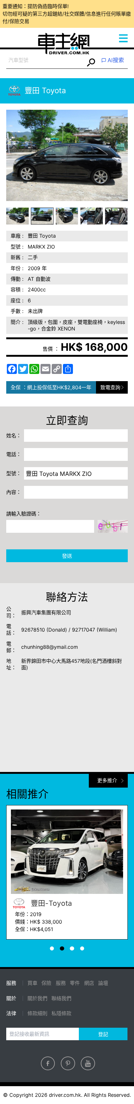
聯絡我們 (61, 998)
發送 (67, 556)
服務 (61, 983)
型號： (13, 473)
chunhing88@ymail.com (49, 647)
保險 (46, 983)
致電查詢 (110, 387)
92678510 (33, 630)
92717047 (83, 630)
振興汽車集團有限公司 (46, 612)
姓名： (13, 435)
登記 (103, 1034)
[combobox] (45, 60)
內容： (13, 492)
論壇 (103, 983)
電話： (13, 454)
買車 (32, 983)
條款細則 (37, 1013)
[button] (17, 216)
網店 (89, 983)
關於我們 (37, 998)
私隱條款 (61, 1013)
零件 (75, 983)
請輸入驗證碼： (23, 514)
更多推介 (107, 780)
